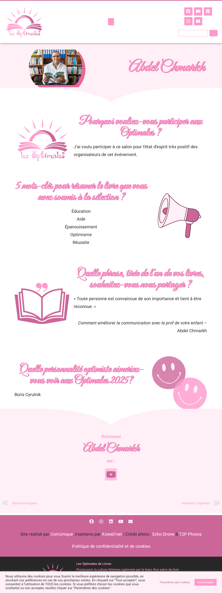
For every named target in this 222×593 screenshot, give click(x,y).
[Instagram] (188, 21)
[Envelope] (198, 21)
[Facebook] (188, 11)
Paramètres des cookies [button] (175, 582)
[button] (111, 21)
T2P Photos (190, 534)
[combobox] (193, 33)
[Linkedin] (208, 11)
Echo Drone (163, 534)
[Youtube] (198, 11)
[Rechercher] (213, 33)
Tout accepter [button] (205, 582)
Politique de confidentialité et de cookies (111, 546)
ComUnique (62, 534)
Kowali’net (112, 534)
